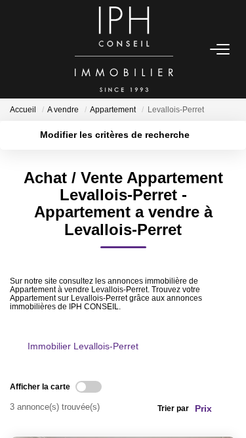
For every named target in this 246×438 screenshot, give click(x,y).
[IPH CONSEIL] (124, 49)
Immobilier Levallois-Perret (83, 346)
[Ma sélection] (33, 49)
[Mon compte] (17, 49)
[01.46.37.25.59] (228, 408)
